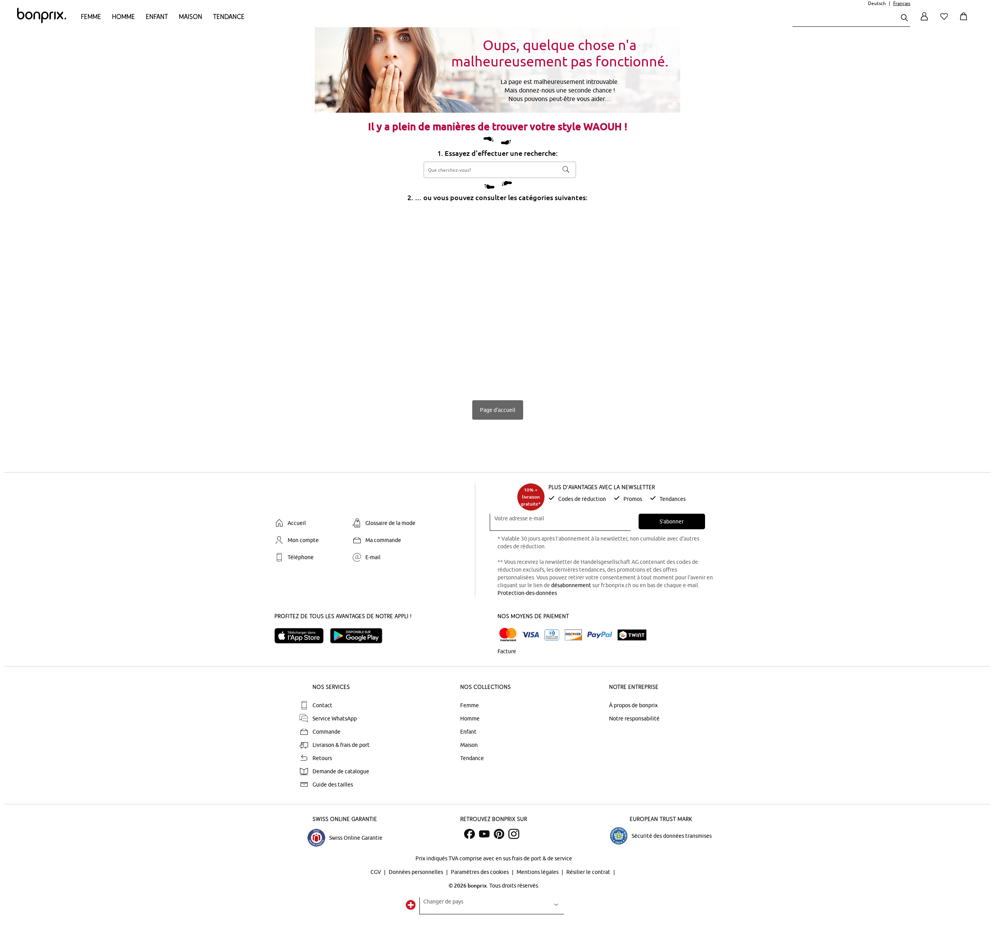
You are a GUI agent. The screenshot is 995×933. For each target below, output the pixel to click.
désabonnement (571, 585)
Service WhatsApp (334, 718)
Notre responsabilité (634, 718)
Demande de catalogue (340, 771)
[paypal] (599, 635)
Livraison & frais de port (341, 745)
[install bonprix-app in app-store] (302, 636)
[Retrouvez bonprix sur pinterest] (499, 834)
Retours (322, 758)
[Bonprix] (41, 21)
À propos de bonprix (633, 705)
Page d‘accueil (497, 410)
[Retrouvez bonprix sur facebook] (469, 834)
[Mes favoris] (945, 20)
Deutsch (877, 3)
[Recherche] (904, 18)
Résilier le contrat (588, 872)
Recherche (566, 169)
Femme (91, 16)
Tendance (228, 16)
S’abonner (672, 521)
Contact (322, 705)
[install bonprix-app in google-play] (359, 636)
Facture (507, 651)
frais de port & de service (542, 858)
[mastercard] (508, 635)
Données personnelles (416, 872)
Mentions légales (538, 872)
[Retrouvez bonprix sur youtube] (484, 834)
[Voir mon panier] (965, 20)
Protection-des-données (527, 593)
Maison (190, 16)
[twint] (632, 635)
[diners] (552, 635)
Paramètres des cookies (480, 872)
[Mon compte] (924, 20)
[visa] (530, 635)
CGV (376, 872)
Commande (326, 732)
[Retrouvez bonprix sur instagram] (513, 834)
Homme (123, 16)
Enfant (157, 16)
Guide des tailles (332, 784)
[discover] (573, 635)
